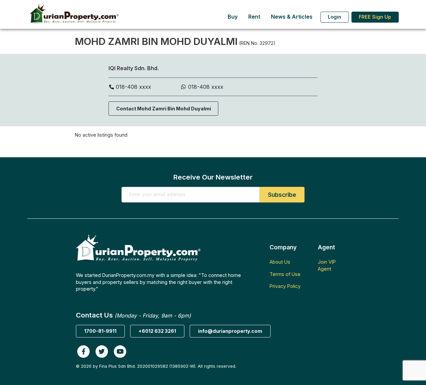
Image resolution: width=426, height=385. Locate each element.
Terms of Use (285, 274)
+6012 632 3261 (157, 331)
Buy (233, 17)
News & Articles (292, 17)
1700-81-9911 (100, 331)
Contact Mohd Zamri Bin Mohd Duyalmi (163, 108)
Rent (254, 17)
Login (334, 17)
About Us (280, 262)
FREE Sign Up (375, 17)
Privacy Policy (285, 286)
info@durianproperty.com (230, 331)
